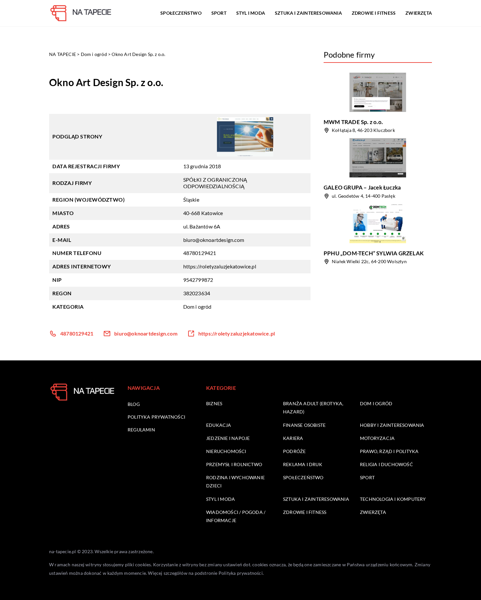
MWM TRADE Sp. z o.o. (353, 121)
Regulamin (141, 429)
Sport (218, 13)
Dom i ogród (197, 306)
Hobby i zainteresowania (392, 425)
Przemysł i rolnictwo (234, 464)
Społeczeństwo (181, 13)
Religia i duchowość (386, 464)
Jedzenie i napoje (228, 438)
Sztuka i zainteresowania (308, 13)
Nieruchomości (226, 451)
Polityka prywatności (156, 417)
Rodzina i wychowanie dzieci (235, 481)
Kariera (293, 438)
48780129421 (199, 253)
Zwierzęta (418, 13)
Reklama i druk (302, 464)
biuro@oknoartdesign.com (213, 240)
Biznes (214, 403)
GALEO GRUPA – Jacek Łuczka (362, 187)
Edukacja (218, 425)
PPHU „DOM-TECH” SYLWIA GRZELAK (374, 253)
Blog (134, 404)
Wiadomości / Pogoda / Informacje (235, 516)
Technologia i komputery (393, 499)
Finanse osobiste (304, 425)
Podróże (294, 451)
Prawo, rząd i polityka (389, 451)
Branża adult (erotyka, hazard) (313, 407)
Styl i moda (250, 13)
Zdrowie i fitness (374, 13)
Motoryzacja (377, 438)
